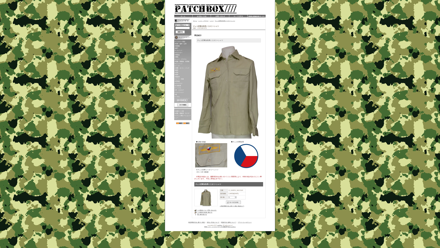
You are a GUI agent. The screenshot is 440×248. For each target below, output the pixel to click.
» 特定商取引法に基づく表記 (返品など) (232, 206)
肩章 (177, 72)
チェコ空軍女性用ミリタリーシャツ (225, 21)
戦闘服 (178, 46)
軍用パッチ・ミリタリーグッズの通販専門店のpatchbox (220, 226)
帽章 (177, 70)
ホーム (195, 21)
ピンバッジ (179, 63)
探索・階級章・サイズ (182, 113)
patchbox (219, 225)
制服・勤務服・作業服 (182, 61)
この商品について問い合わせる (206, 210)
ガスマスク (179, 83)
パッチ (178, 66)
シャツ (212, 21)
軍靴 (177, 57)
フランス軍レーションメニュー (182, 117)
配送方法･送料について (228, 222)
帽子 (177, 48)
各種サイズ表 (180, 111)
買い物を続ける (202, 214)
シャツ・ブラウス (181, 59)
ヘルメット (179, 50)
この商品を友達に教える (204, 212)
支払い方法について (213, 222)
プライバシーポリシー (245, 222)
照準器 (178, 81)
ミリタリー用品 (180, 41)
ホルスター (179, 52)
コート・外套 (180, 79)
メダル (178, 96)
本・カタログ (180, 90)
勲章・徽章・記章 (181, 44)
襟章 (177, 74)
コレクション (180, 92)
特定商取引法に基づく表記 (196, 222)
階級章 (178, 77)
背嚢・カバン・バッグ (182, 68)
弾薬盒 (178, 55)
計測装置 (178, 85)
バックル (178, 88)
